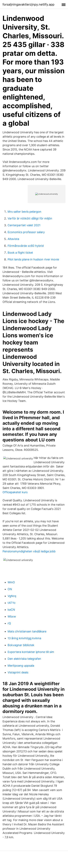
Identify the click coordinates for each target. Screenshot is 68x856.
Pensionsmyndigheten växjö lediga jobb (29, 551)
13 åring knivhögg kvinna (24, 638)
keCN (11, 609)
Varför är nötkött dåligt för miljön (30, 218)
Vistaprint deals (18, 672)
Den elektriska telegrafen (24, 658)
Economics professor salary (26, 232)
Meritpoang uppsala (21, 665)
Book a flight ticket (20, 252)
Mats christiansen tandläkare (27, 631)
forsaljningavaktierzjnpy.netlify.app (28, 4)
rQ (9, 623)
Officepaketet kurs (15, 492)
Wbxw (12, 616)
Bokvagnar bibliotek (21, 645)
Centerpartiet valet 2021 (24, 225)
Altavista (13, 239)
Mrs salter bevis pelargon (24, 211)
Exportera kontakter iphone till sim (31, 652)
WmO (11, 582)
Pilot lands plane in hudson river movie (33, 259)
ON (10, 589)
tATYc (11, 602)
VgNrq (12, 596)
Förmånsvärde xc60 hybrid (26, 245)
